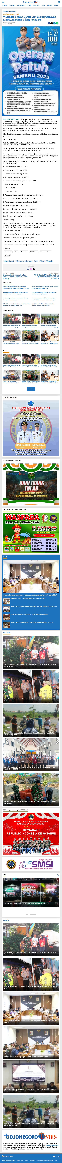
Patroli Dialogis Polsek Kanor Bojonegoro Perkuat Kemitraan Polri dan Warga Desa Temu (43, 304)
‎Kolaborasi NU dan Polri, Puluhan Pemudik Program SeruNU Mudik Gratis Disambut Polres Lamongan (44, 298)
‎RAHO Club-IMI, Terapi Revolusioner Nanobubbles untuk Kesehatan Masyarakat (46, 275)
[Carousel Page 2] (29, 914)
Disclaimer (32, 1160)
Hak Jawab (50, 1160)
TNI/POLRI (10, 23)
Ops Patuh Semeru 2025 (11, 14)
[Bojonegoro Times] (31, 2)
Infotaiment (5, 23)
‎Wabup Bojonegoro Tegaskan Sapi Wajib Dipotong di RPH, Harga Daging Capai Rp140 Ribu (50, 343)
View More (31, 389)
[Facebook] (28, 269)
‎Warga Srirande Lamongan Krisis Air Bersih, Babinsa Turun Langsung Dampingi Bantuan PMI (11, 326)
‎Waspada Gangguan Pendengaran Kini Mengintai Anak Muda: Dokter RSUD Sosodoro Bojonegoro (15, 293)
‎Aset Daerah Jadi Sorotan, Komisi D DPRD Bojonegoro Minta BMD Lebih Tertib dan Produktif (29, 595)
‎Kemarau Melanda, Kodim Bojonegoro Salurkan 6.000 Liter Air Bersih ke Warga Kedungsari (31, 343)
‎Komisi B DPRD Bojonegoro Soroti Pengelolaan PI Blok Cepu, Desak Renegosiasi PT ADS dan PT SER (34, 606)
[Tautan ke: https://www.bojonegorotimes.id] (58, 875)
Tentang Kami (20, 1160)
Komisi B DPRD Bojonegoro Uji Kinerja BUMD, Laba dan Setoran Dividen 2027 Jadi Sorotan (32, 622)
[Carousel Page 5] (35, 914)
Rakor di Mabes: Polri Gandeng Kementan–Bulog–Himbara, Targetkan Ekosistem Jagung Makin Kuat (16, 304)
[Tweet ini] (51, 23)
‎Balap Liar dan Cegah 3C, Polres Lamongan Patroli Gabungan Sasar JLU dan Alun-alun (31, 326)
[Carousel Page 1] (27, 914)
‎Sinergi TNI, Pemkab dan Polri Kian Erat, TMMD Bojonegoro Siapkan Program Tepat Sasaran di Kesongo (15, 287)
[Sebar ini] (49, 23)
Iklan (56, 1160)
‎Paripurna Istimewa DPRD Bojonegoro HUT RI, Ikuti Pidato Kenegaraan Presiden (29, 614)
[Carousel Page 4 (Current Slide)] (33, 914)
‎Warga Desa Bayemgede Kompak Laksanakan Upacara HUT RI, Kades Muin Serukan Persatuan (28, 902)
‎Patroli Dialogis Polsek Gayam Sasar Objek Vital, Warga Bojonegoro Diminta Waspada (15, 298)
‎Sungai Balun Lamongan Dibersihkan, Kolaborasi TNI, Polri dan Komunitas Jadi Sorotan (44, 293)
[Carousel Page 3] (31, 914)
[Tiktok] (34, 269)
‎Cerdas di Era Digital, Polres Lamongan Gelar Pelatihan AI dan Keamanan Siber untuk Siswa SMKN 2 (11, 343)
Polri (35, 261)
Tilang (42, 261)
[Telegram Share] (54, 23)
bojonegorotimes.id (52, 1145)
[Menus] (3, 2)
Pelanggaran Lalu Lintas (24, 261)
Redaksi (26, 1160)
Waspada (49, 261)
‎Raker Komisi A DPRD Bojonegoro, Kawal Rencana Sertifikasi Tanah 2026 (28, 598)
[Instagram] (31, 269)
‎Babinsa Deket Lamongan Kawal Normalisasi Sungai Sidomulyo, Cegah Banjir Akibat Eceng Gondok (50, 326)
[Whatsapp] (57, 23)
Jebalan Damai (9, 261)
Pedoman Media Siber (42, 1160)
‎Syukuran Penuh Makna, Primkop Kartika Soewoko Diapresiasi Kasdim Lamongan (15, 275)
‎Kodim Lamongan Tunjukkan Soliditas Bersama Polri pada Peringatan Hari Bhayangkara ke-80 (45, 287)
